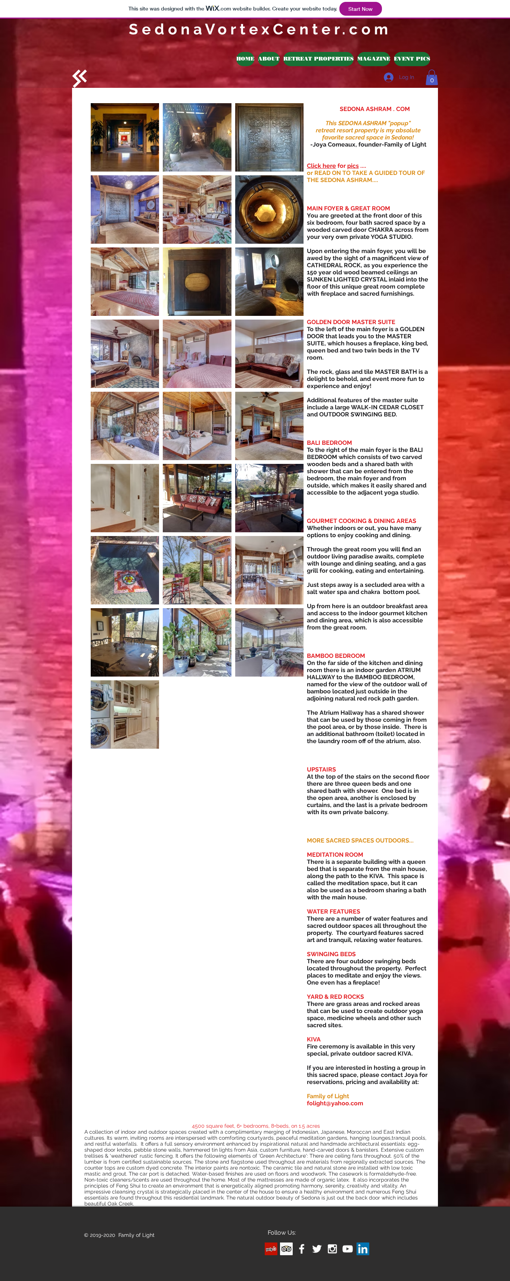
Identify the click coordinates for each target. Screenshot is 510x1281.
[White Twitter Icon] (317, 1248)
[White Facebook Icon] (301, 1248)
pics (353, 165)
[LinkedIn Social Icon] (363, 1248)
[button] (318, 59)
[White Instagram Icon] (332, 1248)
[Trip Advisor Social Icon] (286, 1248)
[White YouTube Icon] (347, 1248)
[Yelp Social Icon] (271, 1248)
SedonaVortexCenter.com (260, 29)
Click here (321, 165)
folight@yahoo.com (335, 1103)
